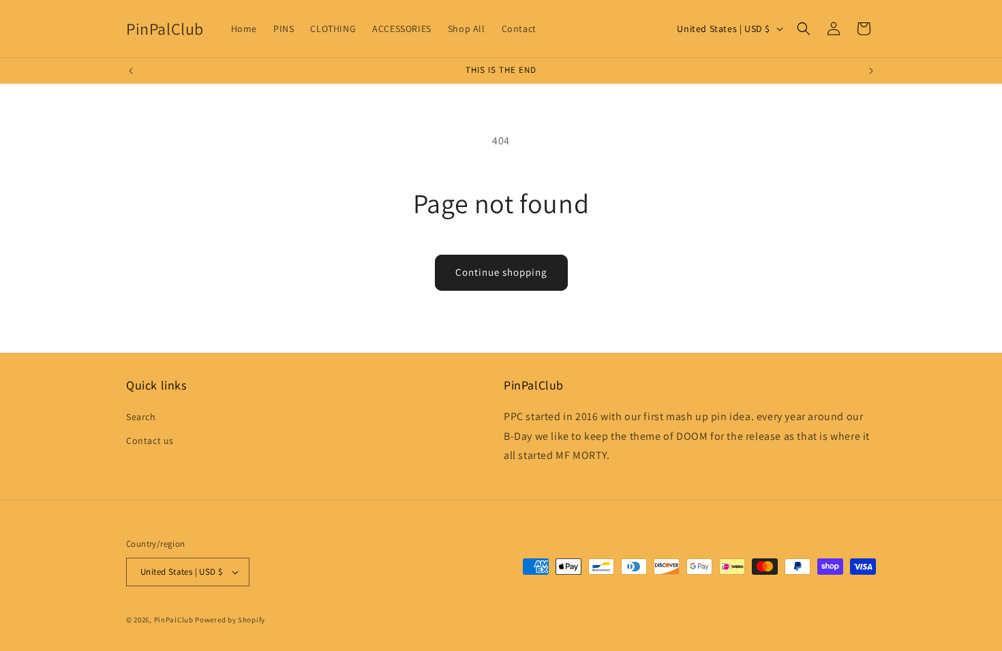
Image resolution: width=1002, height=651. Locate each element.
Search (141, 417)
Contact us (150, 440)
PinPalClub (174, 619)
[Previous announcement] (131, 71)
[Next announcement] (871, 71)
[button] (804, 29)
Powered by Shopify (230, 619)
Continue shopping (501, 272)
